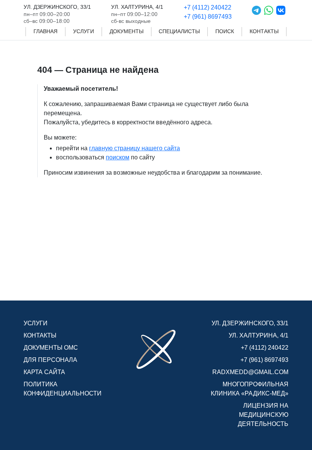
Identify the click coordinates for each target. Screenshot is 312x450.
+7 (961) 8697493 (208, 16)
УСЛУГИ (83, 31)
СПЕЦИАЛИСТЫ (179, 31)
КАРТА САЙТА (44, 372)
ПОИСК (224, 31)
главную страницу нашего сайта (134, 148)
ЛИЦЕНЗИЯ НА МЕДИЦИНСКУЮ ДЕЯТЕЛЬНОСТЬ (263, 414)
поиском (117, 157)
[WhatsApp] (268, 13)
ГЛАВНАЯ (45, 31)
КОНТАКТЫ (264, 31)
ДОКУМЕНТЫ (126, 31)
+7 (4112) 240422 (207, 7)
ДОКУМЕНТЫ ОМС (51, 347)
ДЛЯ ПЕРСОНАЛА (50, 360)
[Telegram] (256, 13)
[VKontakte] (280, 13)
